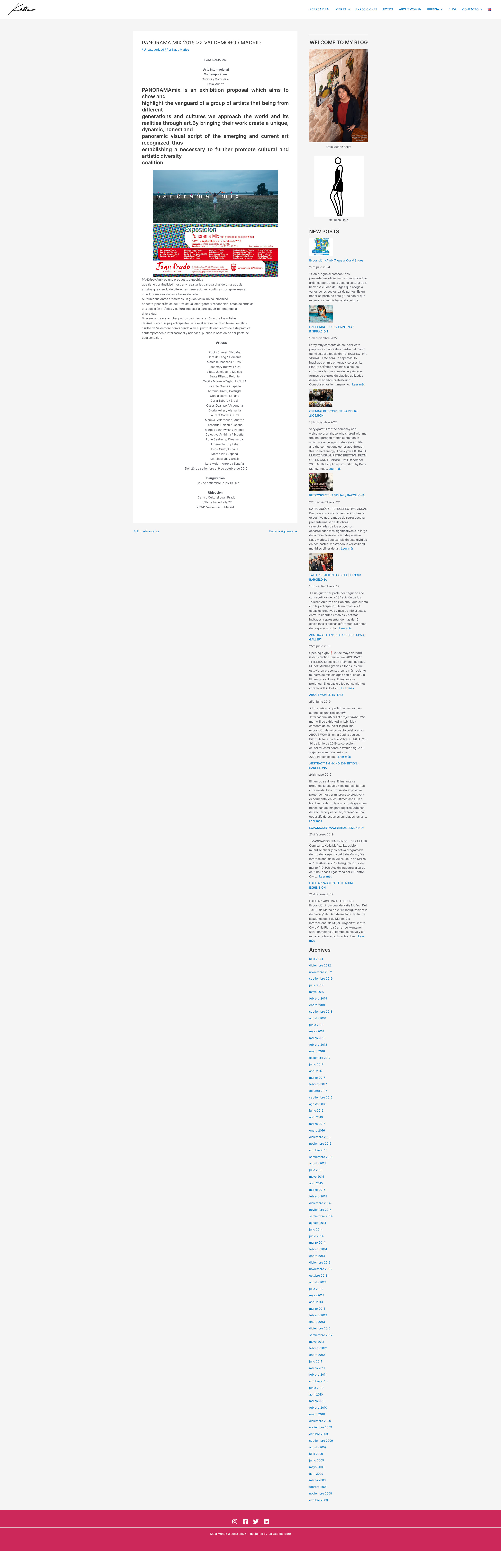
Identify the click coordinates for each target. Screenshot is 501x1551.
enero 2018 (317, 1051)
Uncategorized (154, 49)
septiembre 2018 (320, 1011)
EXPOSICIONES (366, 9)
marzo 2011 (317, 1368)
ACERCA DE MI (320, 9)
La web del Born (280, 1534)
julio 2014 (316, 1229)
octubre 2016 (318, 1091)
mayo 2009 (316, 1467)
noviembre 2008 (320, 1493)
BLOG (452, 9)
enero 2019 (317, 1005)
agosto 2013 (317, 1282)
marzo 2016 (317, 1124)
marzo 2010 (317, 1401)
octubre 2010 (318, 1381)
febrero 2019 (318, 998)
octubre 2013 (318, 1275)
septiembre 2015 (320, 1157)
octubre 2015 (318, 1150)
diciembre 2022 (320, 965)
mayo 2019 (316, 992)
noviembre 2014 (320, 1210)
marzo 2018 (317, 1038)
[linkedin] (266, 1521)
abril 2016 (316, 1117)
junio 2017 (316, 1064)
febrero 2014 (318, 1249)
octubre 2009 (318, 1434)
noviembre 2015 (320, 1143)
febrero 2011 (318, 1374)
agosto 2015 (317, 1163)
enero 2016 (317, 1130)
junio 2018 (316, 1025)
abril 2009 (316, 1474)
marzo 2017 (317, 1078)
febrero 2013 (318, 1315)
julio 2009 (316, 1454)
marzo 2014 (317, 1242)
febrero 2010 (318, 1407)
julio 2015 (316, 1170)
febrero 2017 (318, 1084)
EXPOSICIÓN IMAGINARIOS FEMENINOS (337, 828)
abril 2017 (316, 1071)
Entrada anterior (146, 531)
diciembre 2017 (320, 1058)
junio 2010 (316, 1388)
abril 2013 (316, 1302)
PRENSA (433, 9)
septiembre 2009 (321, 1440)
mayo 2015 (316, 1176)
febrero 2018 (318, 1044)
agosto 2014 (317, 1223)
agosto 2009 (317, 1447)
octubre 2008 (318, 1500)
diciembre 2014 (320, 1203)
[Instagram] (235, 1521)
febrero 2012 (318, 1348)
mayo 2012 (316, 1342)
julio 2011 (315, 1361)
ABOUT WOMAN (410, 9)
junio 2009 (316, 1460)
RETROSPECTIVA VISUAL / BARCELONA (337, 495)
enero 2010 (317, 1414)
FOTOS (388, 9)
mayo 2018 (316, 1031)
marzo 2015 (317, 1190)
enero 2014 (317, 1256)
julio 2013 (316, 1289)
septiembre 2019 (320, 978)
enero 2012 (317, 1355)
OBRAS (341, 9)
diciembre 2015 (320, 1137)
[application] (348, 9)
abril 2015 (316, 1183)
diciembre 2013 (320, 1262)
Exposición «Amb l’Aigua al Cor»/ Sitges (336, 260)
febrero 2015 (318, 1196)
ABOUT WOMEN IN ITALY (326, 695)
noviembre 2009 (320, 1427)
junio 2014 (316, 1236)
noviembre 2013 (320, 1269)
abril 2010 (316, 1394)
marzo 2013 (317, 1308)
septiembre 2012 (320, 1335)
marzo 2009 (317, 1480)
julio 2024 (316, 959)
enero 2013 (317, 1322)
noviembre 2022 (320, 972)
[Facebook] (245, 1521)
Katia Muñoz (218, 1534)
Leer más (358, 384)
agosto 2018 (317, 1018)
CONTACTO (470, 9)
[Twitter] (256, 1521)
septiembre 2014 (321, 1216)
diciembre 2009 (320, 1421)
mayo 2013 (316, 1295)
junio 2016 (316, 1110)
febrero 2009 (318, 1487)
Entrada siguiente (283, 531)
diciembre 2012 (320, 1328)
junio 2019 (316, 985)
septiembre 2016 (320, 1097)
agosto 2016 (317, 1104)
